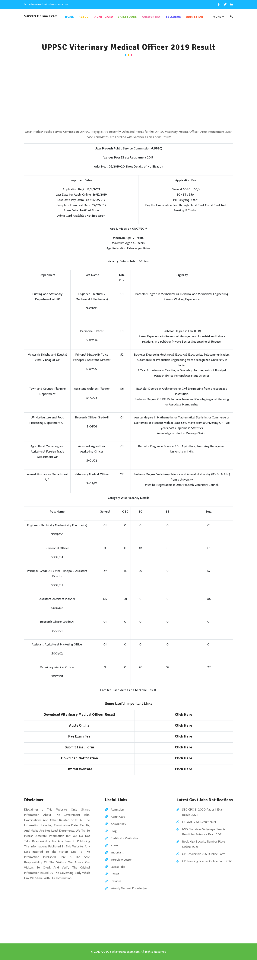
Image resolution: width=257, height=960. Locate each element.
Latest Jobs (127, 17)
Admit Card (103, 17)
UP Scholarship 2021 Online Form (203, 854)
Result (84, 17)
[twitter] (225, 4)
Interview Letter (121, 859)
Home (69, 17)
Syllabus (173, 17)
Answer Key (151, 17)
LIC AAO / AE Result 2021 (199, 822)
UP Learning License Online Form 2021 (207, 861)
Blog (113, 831)
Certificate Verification (125, 838)
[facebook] (218, 4)
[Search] (231, 16)
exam (114, 845)
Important (117, 852)
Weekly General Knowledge (129, 888)
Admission (194, 17)
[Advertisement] (128, 93)
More (217, 17)
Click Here (183, 736)
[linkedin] (231, 4)
